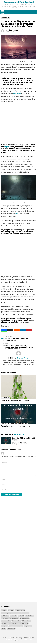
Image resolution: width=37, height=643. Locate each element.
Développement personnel (10, 618)
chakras (14, 615)
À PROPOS (24, 639)
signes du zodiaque (16, 626)
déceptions (17, 94)
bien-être (5, 615)
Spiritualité (5, 398)
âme (4, 628)
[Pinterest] (29, 330)
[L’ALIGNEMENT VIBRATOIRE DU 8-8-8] (18, 387)
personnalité (6, 621)
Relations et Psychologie (19, 423)
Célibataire (30, 615)
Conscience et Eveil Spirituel (18, 2)
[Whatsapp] (4, 331)
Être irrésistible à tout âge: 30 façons (15, 426)
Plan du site (18, 641)
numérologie (25, 618)
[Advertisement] (18, 123)
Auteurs (31, 639)
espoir (7, 147)
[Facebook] (4, 330)
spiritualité (28, 626)
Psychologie (26, 621)
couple (22, 615)
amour (12, 610)
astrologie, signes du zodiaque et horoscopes (16, 613)
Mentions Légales (29, 637)
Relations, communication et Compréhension (15, 623)
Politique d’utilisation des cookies (12, 637)
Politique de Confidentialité (11, 639)
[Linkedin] (23, 330)
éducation (12, 628)
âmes (17, 214)
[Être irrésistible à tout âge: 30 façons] (18, 414)
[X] (10, 330)
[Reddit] (17, 330)
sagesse (5, 626)
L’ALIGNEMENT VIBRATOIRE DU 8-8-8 (15, 400)
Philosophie (5, 423)
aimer (4, 610)
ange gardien (21, 610)
